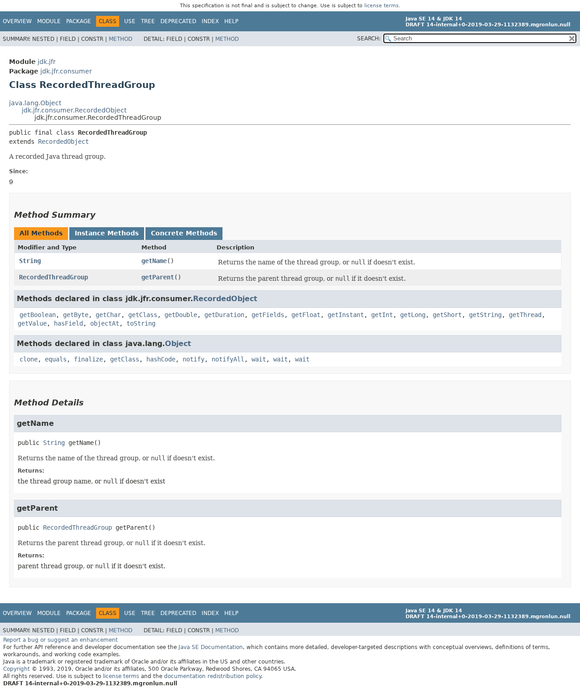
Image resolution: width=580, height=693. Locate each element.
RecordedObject (63, 141)
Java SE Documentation (211, 647)
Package (78, 21)
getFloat (305, 314)
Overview (17, 21)
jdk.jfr (47, 61)
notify (193, 359)
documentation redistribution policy (212, 676)
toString (140, 323)
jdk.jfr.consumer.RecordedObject (74, 110)
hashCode (160, 359)
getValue (32, 323)
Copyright (16, 669)
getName (154, 260)
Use (129, 21)
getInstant (346, 314)
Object (178, 343)
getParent (157, 277)
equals (56, 359)
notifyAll (228, 359)
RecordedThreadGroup (53, 277)
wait (258, 359)
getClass (142, 314)
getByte (75, 314)
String (30, 260)
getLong (412, 314)
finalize (88, 359)
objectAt (104, 323)
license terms (381, 6)
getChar (108, 314)
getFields (267, 314)
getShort (447, 314)
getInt (382, 314)
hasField (68, 323)
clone (28, 359)
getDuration (224, 314)
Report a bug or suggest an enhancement (60, 640)
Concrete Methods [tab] (184, 233)
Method (120, 39)
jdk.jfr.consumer (66, 71)
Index (210, 21)
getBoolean (37, 314)
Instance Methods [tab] (107, 233)
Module (49, 21)
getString (485, 314)
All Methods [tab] (41, 233)
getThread (525, 314)
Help (231, 21)
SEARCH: (369, 38)
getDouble (180, 314)
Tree (148, 21)
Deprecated (178, 21)
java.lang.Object (35, 103)
